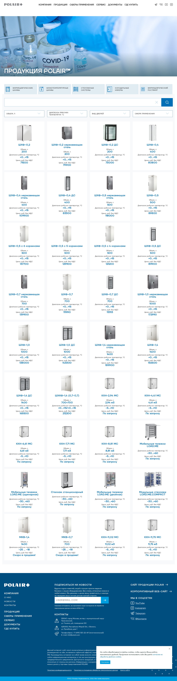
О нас (7, 597)
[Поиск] (167, 102)
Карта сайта (125, 670)
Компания (45, 4)
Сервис (101, 4)
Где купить (131, 4)
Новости (9, 601)
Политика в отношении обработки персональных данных (96, 670)
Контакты (10, 605)
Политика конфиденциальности (59, 670)
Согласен (105, 662)
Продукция (60, 4)
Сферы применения (82, 4)
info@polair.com (74, 635)
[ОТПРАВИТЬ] (105, 600)
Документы (115, 4)
